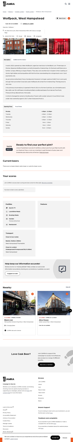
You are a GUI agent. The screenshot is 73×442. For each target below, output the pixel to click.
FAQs (27, 390)
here (51, 413)
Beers (40, 400)
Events (40, 395)
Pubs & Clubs (41, 389)
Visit (39, 387)
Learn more (14, 439)
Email (20, 36)
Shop (4, 409)
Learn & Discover (8, 407)
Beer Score (62, 18)
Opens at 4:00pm (28, 23)
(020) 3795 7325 (9, 36)
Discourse (5, 429)
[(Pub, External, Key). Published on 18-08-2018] (19, 313)
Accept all (55, 437)
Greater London (19, 11)
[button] (70, 310)
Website (29, 36)
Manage (65, 437)
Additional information (19, 59)
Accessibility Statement (9, 415)
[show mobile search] (66, 4)
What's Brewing (7, 431)
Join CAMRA (41, 381)
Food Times (18, 106)
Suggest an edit (12, 273)
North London (30, 11)
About (40, 384)
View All (68, 287)
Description (7, 59)
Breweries (41, 398)
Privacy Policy (7, 412)
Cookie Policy (6, 420)
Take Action (41, 392)
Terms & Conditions (8, 426)
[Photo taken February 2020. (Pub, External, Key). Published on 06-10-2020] (53, 313)
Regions (10, 11)
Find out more (43, 152)
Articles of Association (9, 418)
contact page (6, 392)
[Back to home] (9, 3)
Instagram (38, 36)
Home (4, 11)
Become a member (47, 182)
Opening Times (8, 106)
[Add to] (69, 18)
